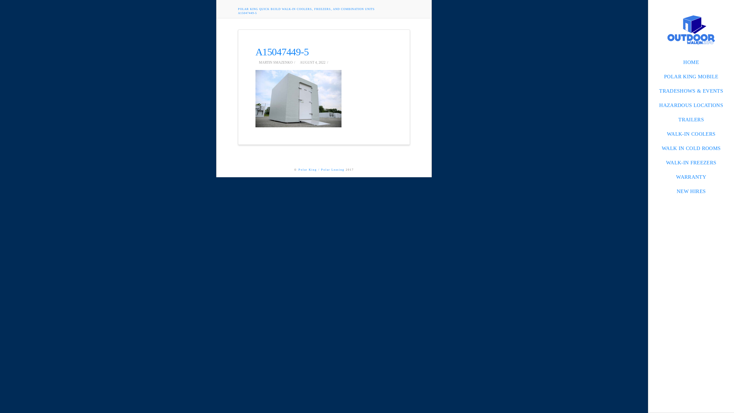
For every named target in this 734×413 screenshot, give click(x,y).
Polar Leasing (332, 169)
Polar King (307, 169)
